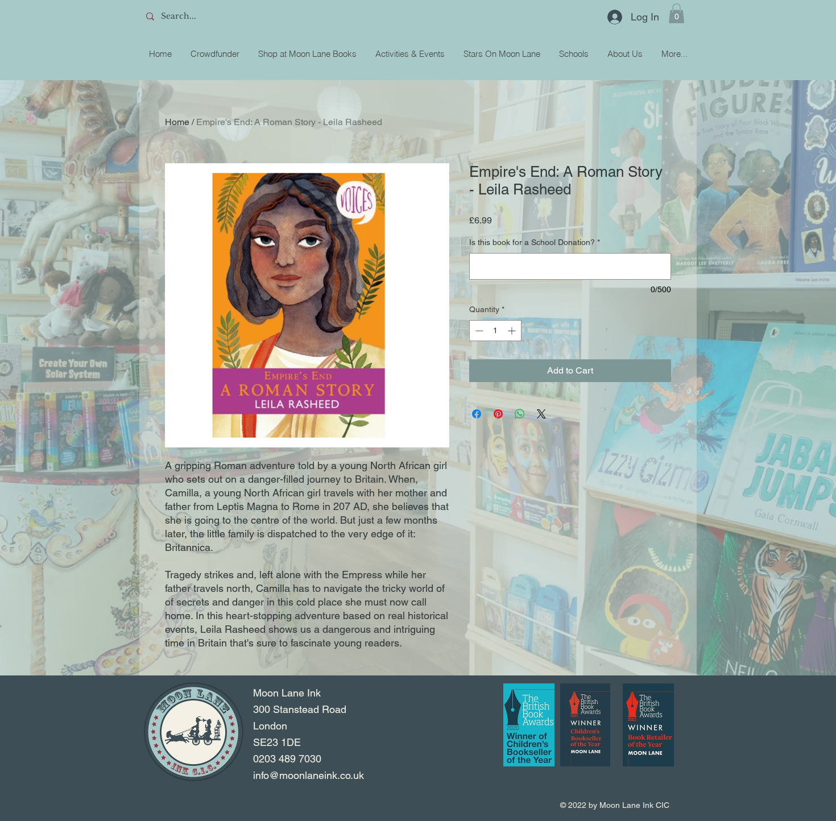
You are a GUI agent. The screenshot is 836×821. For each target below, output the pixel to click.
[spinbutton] (495, 331)
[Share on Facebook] (476, 414)
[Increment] (513, 331)
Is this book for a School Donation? (534, 242)
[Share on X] (541, 414)
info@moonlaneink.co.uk (308, 775)
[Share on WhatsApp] (520, 414)
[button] (676, 13)
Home (177, 122)
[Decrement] (478, 331)
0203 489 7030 (287, 759)
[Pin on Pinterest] (498, 414)
